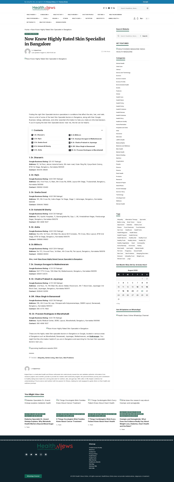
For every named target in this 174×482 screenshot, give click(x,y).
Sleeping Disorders (142, 253)
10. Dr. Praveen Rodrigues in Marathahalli (87, 150)
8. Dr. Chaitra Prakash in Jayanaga (84, 142)
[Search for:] (129, 35)
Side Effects (120, 185)
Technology (119, 195)
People (118, 164)
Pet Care (120, 251)
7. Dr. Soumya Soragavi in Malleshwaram (86, 139)
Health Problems (121, 109)
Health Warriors (122, 238)
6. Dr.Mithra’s (76, 135)
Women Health (120, 204)
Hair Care (120, 230)
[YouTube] (109, 8)
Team (28, 427)
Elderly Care (138, 224)
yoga (128, 258)
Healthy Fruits (121, 240)
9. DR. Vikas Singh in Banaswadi (83, 146)
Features (119, 91)
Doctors (118, 75)
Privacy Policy (51, 2)
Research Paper (121, 182)
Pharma (118, 167)
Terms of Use (63, 2)
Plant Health (119, 173)
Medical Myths (120, 143)
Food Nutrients (140, 227)
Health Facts (138, 230)
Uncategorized (120, 198)
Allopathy (41, 358)
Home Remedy (121, 245)
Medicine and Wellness (123, 146)
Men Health (119, 149)
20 (133, 291)
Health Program (122, 235)
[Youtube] (36, 454)
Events (118, 88)
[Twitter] (106, 8)
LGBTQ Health (120, 140)
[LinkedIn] (114, 8)
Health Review (120, 112)
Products (119, 176)
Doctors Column (121, 78)
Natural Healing (120, 155)
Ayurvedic (143, 219)
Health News (120, 100)
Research (119, 179)
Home (27, 30)
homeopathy (141, 243)
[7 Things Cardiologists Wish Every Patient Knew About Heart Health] (103, 408)
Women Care (121, 258)
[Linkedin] (46, 454)
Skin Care (58, 358)
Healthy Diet (132, 238)
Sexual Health (138, 251)
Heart (133, 243)
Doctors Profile (31, 34)
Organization (120, 161)
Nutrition (118, 158)
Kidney (139, 245)
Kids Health (120, 248)
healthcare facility (121, 121)
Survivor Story (120, 191)
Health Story (120, 118)
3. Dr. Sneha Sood (40, 142)
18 (123, 291)
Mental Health (120, 152)
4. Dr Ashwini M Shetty (42, 146)
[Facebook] (104, 8)
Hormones (132, 245)
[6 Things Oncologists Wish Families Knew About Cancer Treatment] (71, 408)
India (117, 130)
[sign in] (135, 18)
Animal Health (120, 63)
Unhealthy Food (129, 256)
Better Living (50, 358)
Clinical (118, 69)
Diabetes (129, 224)
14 (137, 287)
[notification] (138, 18)
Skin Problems (68, 358)
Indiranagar (94, 336)
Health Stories (133, 235)
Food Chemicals (129, 227)
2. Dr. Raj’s (38, 139)
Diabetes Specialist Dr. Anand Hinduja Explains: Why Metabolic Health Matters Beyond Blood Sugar (39, 421)
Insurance (119, 133)
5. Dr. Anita (38, 150)
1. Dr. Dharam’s (39, 135)
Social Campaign (121, 188)
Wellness (119, 201)
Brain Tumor (131, 222)
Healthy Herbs (132, 240)
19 (128, 291)
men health (129, 248)
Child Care (119, 66)
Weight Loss (140, 256)
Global (118, 94)
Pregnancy (128, 251)
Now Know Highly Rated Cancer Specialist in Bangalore (60, 259)
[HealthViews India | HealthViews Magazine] (44, 8)
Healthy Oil (142, 240)
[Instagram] (111, 8)
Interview (119, 137)
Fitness (119, 227)
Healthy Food (143, 238)
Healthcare (128, 230)
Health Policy (120, 103)
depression (120, 224)
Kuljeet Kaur (37, 50)
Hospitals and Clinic (122, 127)
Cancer (139, 222)
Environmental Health (122, 85)
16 (147, 287)
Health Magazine (122, 232)
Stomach (120, 256)
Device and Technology (123, 72)
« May (118, 303)
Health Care (119, 97)
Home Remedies (121, 124)
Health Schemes (121, 115)
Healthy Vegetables (123, 243)
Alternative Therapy (131, 219)
